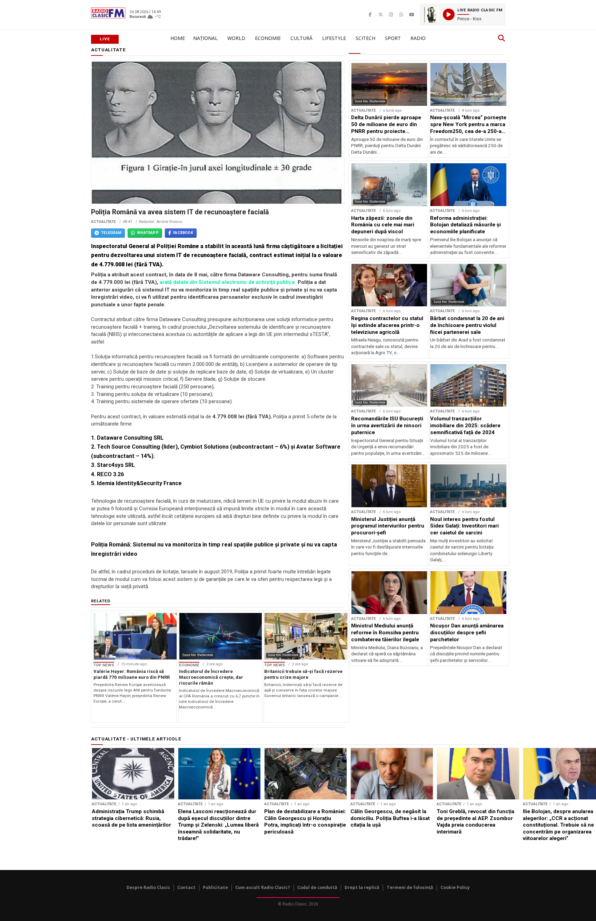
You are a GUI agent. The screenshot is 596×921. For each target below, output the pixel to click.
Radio (418, 38)
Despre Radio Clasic (148, 887)
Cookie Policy (455, 887)
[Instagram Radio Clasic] (391, 14)
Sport (393, 38)
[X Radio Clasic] (380, 14)
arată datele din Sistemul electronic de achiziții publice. (228, 282)
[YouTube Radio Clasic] (411, 14)
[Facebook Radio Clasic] (370, 14)
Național (205, 38)
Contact (186, 887)
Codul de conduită (317, 887)
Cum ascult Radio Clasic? (262, 887)
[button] (462, 14)
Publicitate (215, 887)
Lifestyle (334, 38)
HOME (177, 38)
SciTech (365, 38)
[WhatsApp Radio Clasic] (401, 14)
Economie (268, 38)
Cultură (301, 38)
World (236, 38)
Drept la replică (362, 887)
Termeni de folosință (410, 887)
